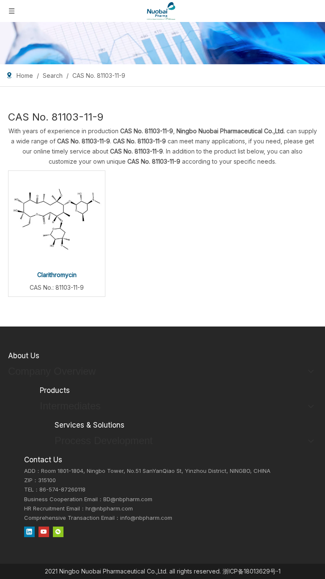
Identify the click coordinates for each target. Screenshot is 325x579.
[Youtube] (44, 532)
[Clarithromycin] (56, 218)
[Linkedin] (29, 532)
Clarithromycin (57, 274)
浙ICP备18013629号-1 (252, 571)
